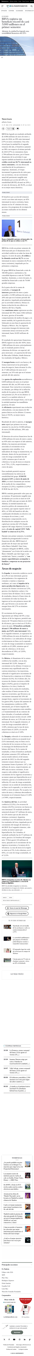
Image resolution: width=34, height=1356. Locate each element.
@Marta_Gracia (6, 122)
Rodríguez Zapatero (8, 1280)
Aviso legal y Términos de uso (23, 1344)
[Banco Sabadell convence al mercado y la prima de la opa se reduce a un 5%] (17, 228)
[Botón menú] (2, 6)
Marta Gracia (7, 119)
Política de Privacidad (8, 1344)
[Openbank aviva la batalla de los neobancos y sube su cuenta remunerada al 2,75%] (7, 929)
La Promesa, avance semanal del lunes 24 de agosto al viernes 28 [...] (19, 1052)
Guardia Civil (6, 1286)
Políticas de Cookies (11, 1349)
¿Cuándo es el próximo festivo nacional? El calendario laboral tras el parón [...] (20, 1088)
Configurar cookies (23, 1349)
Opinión (4, 11)
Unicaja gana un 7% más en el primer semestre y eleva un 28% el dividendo (21, 961)
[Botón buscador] (32, 6)
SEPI (3, 1275)
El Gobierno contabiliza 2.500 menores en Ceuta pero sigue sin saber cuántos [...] (20, 1079)
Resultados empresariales (11, 900)
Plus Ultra (5, 1278)
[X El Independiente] (4, 1340)
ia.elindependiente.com (10, 1317)
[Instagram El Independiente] (19, 1340)
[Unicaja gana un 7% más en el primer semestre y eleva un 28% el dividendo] (7, 961)
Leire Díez (5, 1289)
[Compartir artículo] (3, 128)
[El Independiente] (17, 6)
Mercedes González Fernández (11, 1291)
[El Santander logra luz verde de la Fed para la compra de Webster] (7, 951)
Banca (5, 897)
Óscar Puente (25, 1)
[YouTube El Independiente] (14, 1340)
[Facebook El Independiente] (9, 1340)
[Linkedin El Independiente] (24, 1340)
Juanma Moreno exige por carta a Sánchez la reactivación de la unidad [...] (19, 1061)
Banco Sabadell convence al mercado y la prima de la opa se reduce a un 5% (17, 240)
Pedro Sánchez (6, 1283)
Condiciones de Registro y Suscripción (17, 1347)
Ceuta (19, 1)
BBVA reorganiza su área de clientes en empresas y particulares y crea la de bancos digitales (16, 881)
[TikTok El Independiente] (29, 1340)
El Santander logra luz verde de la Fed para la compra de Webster (21, 951)
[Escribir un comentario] (17, 128)
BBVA (10, 897)
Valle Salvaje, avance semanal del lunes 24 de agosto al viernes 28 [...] (20, 1070)
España (11, 11)
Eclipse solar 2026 (7, 1272)
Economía (19, 11)
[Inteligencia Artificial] (9, 1313)
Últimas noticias (13, 1)
